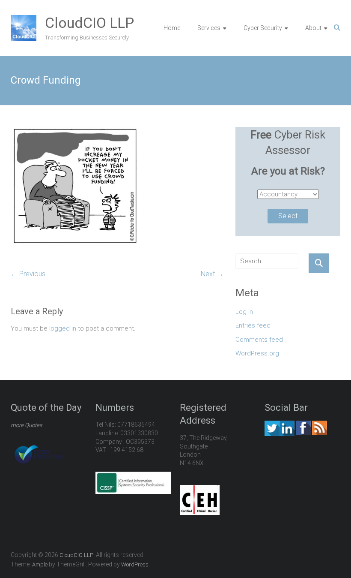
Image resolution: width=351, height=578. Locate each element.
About (313, 27)
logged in (62, 328)
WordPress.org (257, 353)
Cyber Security (263, 27)
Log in (244, 312)
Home (172, 27)
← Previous (28, 274)
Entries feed (253, 325)
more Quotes (26, 425)
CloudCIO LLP (89, 22)
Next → (212, 274)
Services (208, 27)
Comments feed (259, 339)
